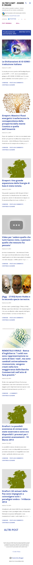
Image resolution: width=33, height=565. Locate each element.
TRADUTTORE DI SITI (14, 15)
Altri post (11, 530)
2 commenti (13, 393)
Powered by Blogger (18, 558)
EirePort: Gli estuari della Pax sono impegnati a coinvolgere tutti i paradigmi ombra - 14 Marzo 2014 (16, 496)
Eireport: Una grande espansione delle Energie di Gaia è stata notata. (16, 183)
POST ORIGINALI (7, 23)
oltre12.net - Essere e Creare (13, 4)
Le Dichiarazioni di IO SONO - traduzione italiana (16, 63)
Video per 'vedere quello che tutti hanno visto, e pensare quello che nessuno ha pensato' (16, 241)
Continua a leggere (8, 85)
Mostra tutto (24, 32)
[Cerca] (26, 3)
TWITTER (12, 19)
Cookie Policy (16, 551)
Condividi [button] (5, 82)
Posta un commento (16, 82)
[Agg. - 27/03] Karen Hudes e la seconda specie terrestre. (16, 298)
